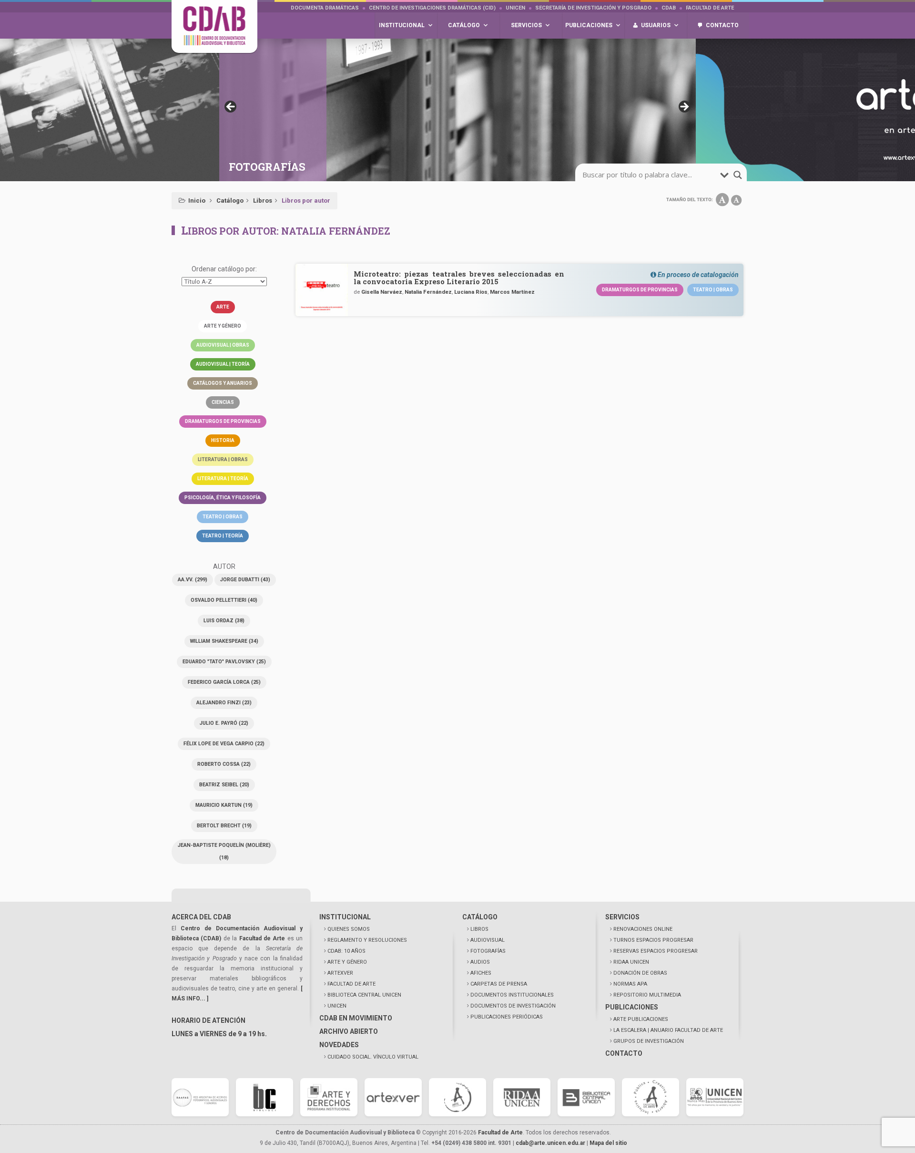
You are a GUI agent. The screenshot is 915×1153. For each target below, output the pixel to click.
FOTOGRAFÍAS (488, 951)
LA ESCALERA (668, 1030)
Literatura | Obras (223, 459)
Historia (222, 440)
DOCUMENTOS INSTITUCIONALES (512, 995)
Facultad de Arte (710, 8)
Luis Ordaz (223, 621)
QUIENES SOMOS (348, 929)
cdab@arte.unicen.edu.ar (550, 1143)
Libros (262, 200)
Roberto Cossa (224, 764)
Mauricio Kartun (224, 805)
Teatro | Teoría (222, 535)
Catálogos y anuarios (222, 383)
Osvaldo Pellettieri (224, 600)
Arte (222, 306)
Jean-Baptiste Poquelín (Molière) (224, 851)
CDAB (668, 8)
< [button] (231, 107)
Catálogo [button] (464, 25)
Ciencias (223, 402)
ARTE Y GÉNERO (347, 962)
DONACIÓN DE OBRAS (640, 973)
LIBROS (479, 929)
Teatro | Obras (223, 516)
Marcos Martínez (512, 291)
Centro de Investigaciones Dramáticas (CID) (432, 8)
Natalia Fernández (428, 291)
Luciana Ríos (471, 291)
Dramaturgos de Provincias (223, 421)
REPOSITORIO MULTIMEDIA (647, 995)
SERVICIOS (622, 917)
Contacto (722, 25)
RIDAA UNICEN (631, 962)
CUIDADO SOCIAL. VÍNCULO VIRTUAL (372, 1057)
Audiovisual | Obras (222, 345)
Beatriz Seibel (224, 785)
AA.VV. (192, 579)
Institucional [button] (402, 25)
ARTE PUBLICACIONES (640, 1019)
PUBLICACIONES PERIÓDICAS (506, 1017)
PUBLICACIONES (631, 1007)
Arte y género (222, 326)
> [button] (684, 107)
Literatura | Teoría (222, 478)
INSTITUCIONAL (345, 917)
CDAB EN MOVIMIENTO (355, 1018)
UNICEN (515, 8)
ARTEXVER (340, 973)
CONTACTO (623, 1053)
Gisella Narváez (381, 291)
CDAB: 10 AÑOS (346, 951)
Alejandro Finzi (224, 703)
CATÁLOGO (480, 917)
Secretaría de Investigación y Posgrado (593, 8)
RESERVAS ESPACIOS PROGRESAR (655, 951)
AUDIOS (480, 962)
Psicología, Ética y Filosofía (222, 497)
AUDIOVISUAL (487, 940)
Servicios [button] (526, 25)
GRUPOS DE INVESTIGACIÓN (648, 1041)
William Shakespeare (224, 641)
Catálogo (230, 200)
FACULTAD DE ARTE (351, 984)
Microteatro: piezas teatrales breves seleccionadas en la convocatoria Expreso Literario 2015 (459, 277)
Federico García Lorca (224, 682)
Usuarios (656, 25)
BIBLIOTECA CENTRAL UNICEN (364, 995)
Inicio (196, 200)
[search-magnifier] (737, 175)
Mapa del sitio (608, 1143)
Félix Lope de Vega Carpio (223, 744)
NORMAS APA (630, 984)
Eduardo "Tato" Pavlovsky (224, 662)
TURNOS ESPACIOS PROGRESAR (653, 940)
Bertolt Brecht (224, 826)
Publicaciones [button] (588, 25)
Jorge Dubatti (245, 579)
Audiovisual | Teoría (223, 364)
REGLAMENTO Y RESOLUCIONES (367, 940)
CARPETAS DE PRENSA (498, 984)
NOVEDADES (339, 1045)
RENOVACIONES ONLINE (642, 929)
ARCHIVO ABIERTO (348, 1031)
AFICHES (480, 973)
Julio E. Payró (224, 723)
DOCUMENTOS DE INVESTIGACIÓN (513, 1006)
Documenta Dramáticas (325, 8)
